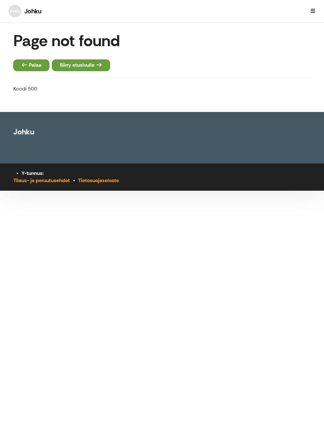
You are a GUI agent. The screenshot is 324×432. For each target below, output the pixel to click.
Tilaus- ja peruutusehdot (41, 180)
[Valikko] (313, 11)
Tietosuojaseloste (98, 180)
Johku (23, 132)
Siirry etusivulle (78, 65)
